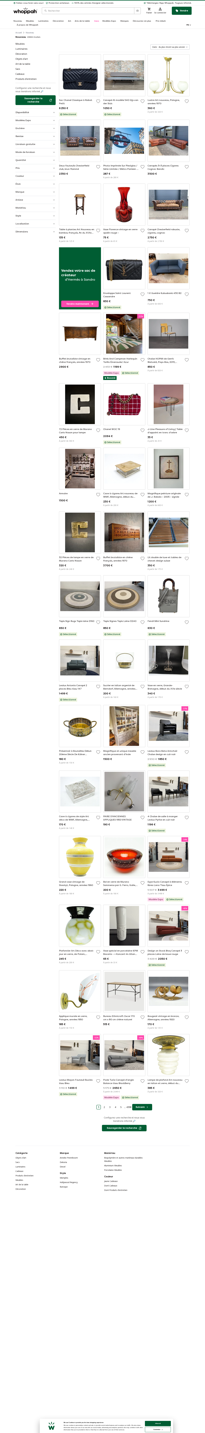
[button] (154, 3)
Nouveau (30, 32)
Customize (156, 1429)
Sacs (17, 1162)
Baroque (64, 1186)
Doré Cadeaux (110, 1185)
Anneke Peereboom (69, 1157)
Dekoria (63, 1162)
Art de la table (21, 1184)
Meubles (19, 1180)
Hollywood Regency (69, 1182)
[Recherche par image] (137, 11)
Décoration (20, 1189)
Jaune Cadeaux (111, 1181)
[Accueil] (25, 11)
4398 (129, 1107)
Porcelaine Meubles (113, 1170)
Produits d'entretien (24, 1175)
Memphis (64, 1177)
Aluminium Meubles (113, 1165)
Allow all (158, 1423)
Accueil (18, 32)
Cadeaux (19, 1171)
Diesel (62, 1166)
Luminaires (20, 1166)
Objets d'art (20, 1157)
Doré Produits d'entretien (115, 1190)
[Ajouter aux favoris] (98, 101)
